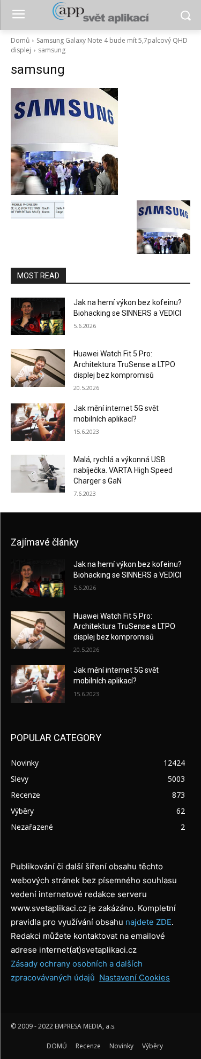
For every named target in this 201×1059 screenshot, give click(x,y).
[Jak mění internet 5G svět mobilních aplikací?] (38, 422)
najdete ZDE (148, 922)
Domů (20, 40)
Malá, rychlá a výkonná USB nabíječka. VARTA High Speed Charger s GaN (123, 470)
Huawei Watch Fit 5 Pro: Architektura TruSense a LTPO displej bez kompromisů (124, 364)
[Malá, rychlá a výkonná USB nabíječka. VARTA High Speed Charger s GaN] (38, 473)
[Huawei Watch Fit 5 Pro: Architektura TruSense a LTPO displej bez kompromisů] (38, 367)
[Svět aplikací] (100, 13)
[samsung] (100, 141)
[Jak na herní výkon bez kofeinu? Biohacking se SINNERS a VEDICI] (38, 316)
